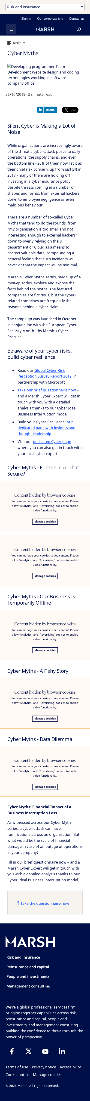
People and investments (28, 976)
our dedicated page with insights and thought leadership (46, 428)
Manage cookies (45, 521)
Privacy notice (44, 1067)
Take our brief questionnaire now (47, 390)
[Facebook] (12, 1051)
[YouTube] (45, 1051)
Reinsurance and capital (27, 966)
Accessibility (70, 1067)
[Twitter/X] (28, 1051)
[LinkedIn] (61, 1051)
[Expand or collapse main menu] (11, 29)
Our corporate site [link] (50, 18)
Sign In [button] (26, 18)
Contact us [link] (76, 18)
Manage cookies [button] (47, 1074)
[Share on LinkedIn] (48, 109)
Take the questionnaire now (44, 903)
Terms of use (17, 1067)
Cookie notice (17, 1074)
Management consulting (28, 986)
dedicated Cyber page (52, 441)
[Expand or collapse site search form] (79, 29)
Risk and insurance (23, 957)
